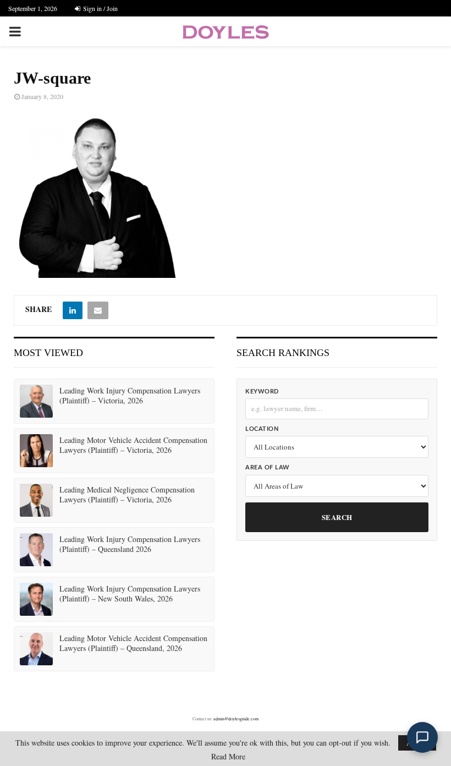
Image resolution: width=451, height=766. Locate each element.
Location (261, 429)
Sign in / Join (99, 8)
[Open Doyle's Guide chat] (422, 737)
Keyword (262, 392)
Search (337, 517)
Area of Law (267, 467)
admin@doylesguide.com (235, 718)
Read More (228, 756)
